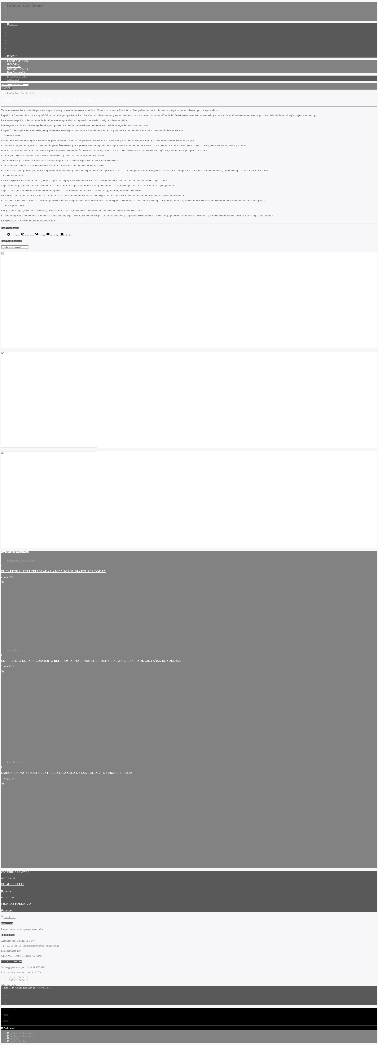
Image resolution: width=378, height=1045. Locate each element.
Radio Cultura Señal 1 (24, 1033)
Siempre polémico (16, 903)
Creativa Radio (21, 1041)
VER (9, 48)
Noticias (13, 30)
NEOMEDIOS (44, 987)
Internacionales (43, 220)
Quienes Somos (17, 35)
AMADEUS (13, 79)
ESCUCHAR (14, 46)
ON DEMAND (15, 43)
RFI (53, 220)
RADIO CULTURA (17, 77)
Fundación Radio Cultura (25, 3)
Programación (17, 27)
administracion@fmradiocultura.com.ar (41, 946)
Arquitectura (13, 650)
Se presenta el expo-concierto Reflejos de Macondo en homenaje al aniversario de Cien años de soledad (91, 660)
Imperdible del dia (15, 762)
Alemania (31, 220)
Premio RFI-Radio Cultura (25, 6)
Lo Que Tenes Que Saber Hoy (21, 93)
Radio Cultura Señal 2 (24, 1036)
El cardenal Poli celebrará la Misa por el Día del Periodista (53, 571)
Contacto (14, 32)
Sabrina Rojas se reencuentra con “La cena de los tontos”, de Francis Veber (66, 772)
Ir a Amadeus (16, 38)
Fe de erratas (12, 884)
